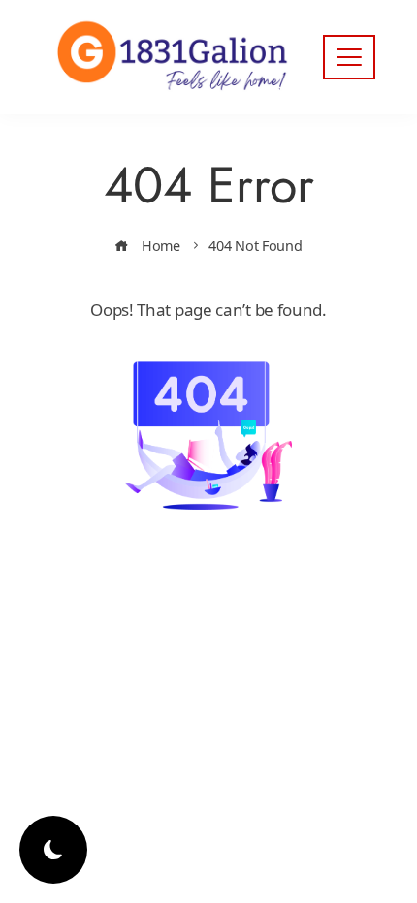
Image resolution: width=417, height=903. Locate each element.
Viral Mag (221, 640)
